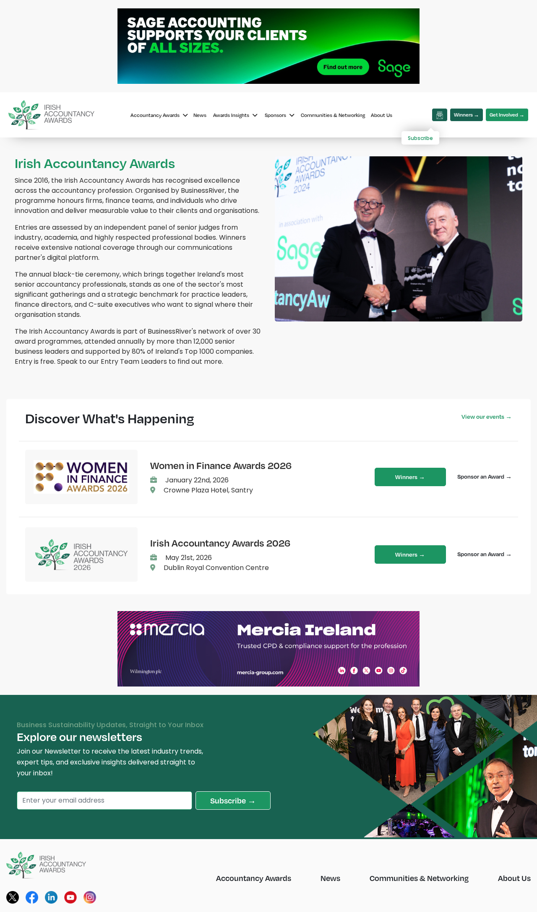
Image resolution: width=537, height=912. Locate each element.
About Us (381, 115)
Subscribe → (233, 800)
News (199, 115)
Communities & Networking (333, 115)
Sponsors (276, 115)
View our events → (486, 416)
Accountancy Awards (155, 115)
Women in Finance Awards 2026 (221, 465)
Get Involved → (507, 114)
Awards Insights (231, 115)
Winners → (466, 114)
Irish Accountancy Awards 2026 (220, 543)
